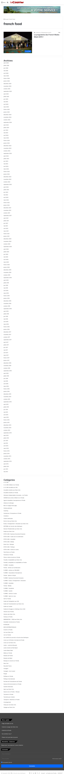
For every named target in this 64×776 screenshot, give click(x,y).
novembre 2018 (7, 303)
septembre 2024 (8, 122)
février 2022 (7, 202)
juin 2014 (6, 440)
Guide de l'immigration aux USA (11, 601)
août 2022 (6, 187)
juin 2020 (6, 254)
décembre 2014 (7, 425)
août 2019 (6, 280)
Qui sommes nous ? (7, 733)
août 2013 (6, 463)
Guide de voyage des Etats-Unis (10, 727)
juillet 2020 (6, 251)
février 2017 (6, 357)
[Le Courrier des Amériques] (17, 2)
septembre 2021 (8, 215)
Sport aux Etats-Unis (9, 689)
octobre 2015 (7, 399)
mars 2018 (6, 324)
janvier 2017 (6, 360)
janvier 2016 (6, 391)
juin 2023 (6, 161)
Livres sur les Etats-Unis (10, 642)
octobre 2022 (7, 181)
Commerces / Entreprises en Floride (12, 513)
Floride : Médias (7, 585)
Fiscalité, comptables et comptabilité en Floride (15, 562)
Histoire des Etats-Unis (9, 614)
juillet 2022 (6, 189)
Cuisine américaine (8, 518)
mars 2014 (6, 448)
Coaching (6, 510)
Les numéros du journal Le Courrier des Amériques (16, 637)
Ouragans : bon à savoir (9, 671)
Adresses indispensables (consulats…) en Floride (16, 495)
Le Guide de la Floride (51, 773)
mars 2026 (6, 75)
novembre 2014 (7, 427)
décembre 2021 (7, 207)
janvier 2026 (7, 81)
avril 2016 (6, 383)
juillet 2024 (6, 127)
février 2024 (7, 140)
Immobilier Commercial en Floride (12, 622)
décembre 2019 (7, 269)
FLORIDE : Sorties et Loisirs (10, 593)
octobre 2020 (7, 244)
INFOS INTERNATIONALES (10, 627)
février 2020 (7, 264)
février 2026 (7, 78)
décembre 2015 (7, 394)
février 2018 (6, 326)
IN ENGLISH (6, 624)
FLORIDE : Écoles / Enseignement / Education (15, 580)
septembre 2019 (8, 277)
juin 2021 (6, 223)
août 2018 (6, 311)
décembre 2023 (7, 145)
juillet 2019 (6, 282)
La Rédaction (38, 32)
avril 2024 (6, 135)
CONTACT (60, 773)
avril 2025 (6, 104)
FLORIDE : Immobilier (9, 583)
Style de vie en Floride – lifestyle (12, 691)
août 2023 (6, 156)
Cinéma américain (8, 508)
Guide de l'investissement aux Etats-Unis (14, 603)
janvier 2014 (6, 453)
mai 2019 (6, 288)
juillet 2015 (6, 407)
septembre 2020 (8, 246)
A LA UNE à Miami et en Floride (11, 484)
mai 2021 (6, 225)
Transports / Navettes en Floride (12, 699)
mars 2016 (6, 386)
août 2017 (6, 342)
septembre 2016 (8, 370)
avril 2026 (6, 73)
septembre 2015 (8, 401)
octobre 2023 (7, 150)
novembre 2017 (7, 334)
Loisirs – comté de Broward (10, 645)
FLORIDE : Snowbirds (9, 588)
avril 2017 (6, 352)
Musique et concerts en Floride (11, 660)
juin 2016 (6, 378)
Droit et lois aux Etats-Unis (10, 521)
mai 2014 (6, 443)
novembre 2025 (7, 86)
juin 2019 (6, 285)
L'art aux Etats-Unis (8, 632)
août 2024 (6, 125)
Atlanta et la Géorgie (9, 503)
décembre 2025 (7, 83)
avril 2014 (6, 445)
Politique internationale (9, 678)
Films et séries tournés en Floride (12, 557)
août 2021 (6, 218)
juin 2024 (6, 130)
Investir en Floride (8, 629)
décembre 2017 (7, 332)
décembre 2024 (7, 114)
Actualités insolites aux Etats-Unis (12, 490)
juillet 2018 (6, 313)
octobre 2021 (7, 213)
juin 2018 (6, 316)
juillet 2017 (6, 344)
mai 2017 (6, 350)
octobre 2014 (7, 430)
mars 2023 (6, 169)
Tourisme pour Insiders (9, 697)
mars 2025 (6, 106)
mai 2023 (6, 163)
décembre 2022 (7, 176)
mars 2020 (6, 262)
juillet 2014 (6, 438)
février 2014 (6, 451)
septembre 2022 (8, 184)
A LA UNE (6, 482)
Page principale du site (7, 723)
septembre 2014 (8, 432)
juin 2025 (6, 99)
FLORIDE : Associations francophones (13, 572)
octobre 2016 (7, 368)
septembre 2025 (8, 91)
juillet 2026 (6, 65)
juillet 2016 (6, 376)
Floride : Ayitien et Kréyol (10, 575)
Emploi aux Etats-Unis (9, 531)
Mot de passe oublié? (57, 758)
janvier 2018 (6, 329)
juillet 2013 (6, 466)
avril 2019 (6, 290)
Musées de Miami (8, 658)
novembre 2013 (7, 456)
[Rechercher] (7, 3)
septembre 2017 (7, 339)
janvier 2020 (7, 267)
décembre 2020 (7, 238)
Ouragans (6, 668)
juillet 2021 (6, 220)
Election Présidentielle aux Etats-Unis (13, 528)
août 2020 (6, 249)
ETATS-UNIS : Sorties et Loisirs (11, 549)
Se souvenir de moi (7, 762)
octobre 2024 (7, 119)
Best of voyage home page (10, 505)
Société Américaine (8, 686)
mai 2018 (6, 319)
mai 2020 (6, 257)
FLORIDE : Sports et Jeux (10, 596)
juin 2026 (6, 68)
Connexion (32, 766)
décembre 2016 (7, 363)
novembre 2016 (7, 365)
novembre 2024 (7, 117)
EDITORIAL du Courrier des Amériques (13, 526)
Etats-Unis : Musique (9, 544)
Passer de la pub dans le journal (10, 737)
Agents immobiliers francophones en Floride (14, 500)
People (5, 673)
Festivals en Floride (8, 554)
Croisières (6, 516)
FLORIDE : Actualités (9, 565)
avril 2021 (6, 228)
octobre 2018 (7, 306)
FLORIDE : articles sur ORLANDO (11, 570)
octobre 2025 (7, 88)
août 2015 (6, 404)
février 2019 (6, 295)
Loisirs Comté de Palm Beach (11, 647)
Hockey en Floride (8, 616)
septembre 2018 (8, 308)
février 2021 (6, 233)
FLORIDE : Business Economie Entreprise (13, 578)
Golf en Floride (7, 598)
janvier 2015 (6, 422)
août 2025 (6, 94)
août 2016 (6, 373)
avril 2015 (6, 414)
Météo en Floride (8, 653)
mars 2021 (6, 231)
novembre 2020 (7, 241)
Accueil (6, 19)
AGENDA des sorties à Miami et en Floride (14, 497)
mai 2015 (6, 412)
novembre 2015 (7, 396)
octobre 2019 (7, 275)
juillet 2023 (6, 158)
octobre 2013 (7, 458)
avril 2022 (6, 197)
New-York (6, 663)
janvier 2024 (7, 143)
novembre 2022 (7, 179)
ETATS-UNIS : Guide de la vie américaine (13, 536)
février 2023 (7, 171)
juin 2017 (6, 347)
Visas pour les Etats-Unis (10, 704)
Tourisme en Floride (8, 694)
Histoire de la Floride (9, 611)
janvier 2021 (6, 236)
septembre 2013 (8, 461)
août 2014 (6, 435)
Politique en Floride (8, 676)
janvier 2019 (6, 298)
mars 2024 (6, 138)
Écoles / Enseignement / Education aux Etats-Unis (16, 523)
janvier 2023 (7, 174)
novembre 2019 (7, 272)
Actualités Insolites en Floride (11, 492)
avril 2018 (6, 321)
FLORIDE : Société (8, 591)
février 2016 (6, 388)
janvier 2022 (7, 205)
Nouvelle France (8, 666)
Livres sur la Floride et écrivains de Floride (14, 640)
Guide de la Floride (6, 730)
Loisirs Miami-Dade (8, 650)
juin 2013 (6, 469)
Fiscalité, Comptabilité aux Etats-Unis (13, 560)
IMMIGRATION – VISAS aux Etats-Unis (13, 619)
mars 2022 (6, 200)
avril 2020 (6, 259)
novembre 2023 (7, 148)
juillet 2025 (6, 96)
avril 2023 (6, 166)
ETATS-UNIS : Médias (9, 541)
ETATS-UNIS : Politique (9, 547)
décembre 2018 (7, 300)
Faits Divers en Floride (9, 552)
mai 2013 (6, 471)
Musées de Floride (8, 655)
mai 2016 (6, 381)
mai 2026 (6, 70)
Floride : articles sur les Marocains (12, 567)
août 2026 (6, 62)
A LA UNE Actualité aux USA (10, 487)
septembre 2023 (8, 153)
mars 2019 (6, 293)
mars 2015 (6, 417)
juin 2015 (6, 409)
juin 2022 (6, 192)
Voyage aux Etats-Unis (9, 707)
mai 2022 (6, 194)
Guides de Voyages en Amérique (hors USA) (14, 609)
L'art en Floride (7, 635)
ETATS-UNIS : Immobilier (9, 539)
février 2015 (6, 419)
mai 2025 (6, 101)
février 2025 (7, 109)
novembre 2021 (7, 210)
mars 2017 (6, 355)
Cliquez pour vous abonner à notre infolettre (12, 745)
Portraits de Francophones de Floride (13, 681)
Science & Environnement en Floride (12, 684)
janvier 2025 (7, 112)
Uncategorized (7, 702)
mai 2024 (6, 132)
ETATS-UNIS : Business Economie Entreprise (14, 534)
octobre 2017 (7, 337)
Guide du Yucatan (8, 606)
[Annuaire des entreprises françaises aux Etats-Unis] (32, 9)
